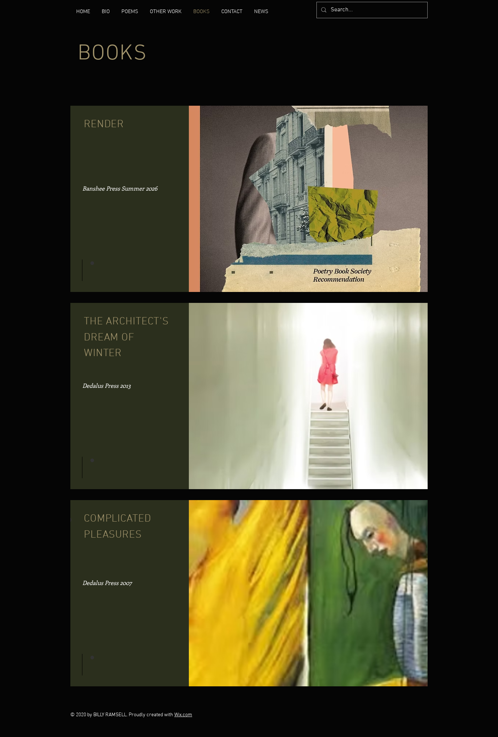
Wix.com (183, 715)
